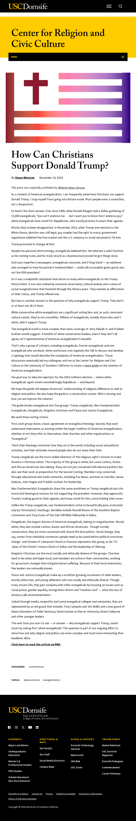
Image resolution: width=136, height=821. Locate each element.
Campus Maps (47, 766)
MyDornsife (77, 755)
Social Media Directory (52, 760)
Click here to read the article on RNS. (36, 644)
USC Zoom (76, 767)
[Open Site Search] (120, 6)
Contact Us (37, 793)
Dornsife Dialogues (112, 761)
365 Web (75, 761)
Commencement (111, 767)
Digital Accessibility (66, 793)
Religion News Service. (71, 187)
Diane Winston (24, 178)
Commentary (36, 666)
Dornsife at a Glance (18, 793)
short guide (91, 365)
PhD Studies (15, 771)
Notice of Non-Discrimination (22, 798)
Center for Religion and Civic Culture (58, 40)
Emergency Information (90, 793)
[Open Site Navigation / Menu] (109, 6)
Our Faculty (46, 748)
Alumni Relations (111, 745)
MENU (14, 56)
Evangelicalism (51, 680)
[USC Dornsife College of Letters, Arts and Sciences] (27, 8)
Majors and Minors (18, 745)
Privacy (49, 793)
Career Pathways (111, 773)
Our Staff (44, 754)
